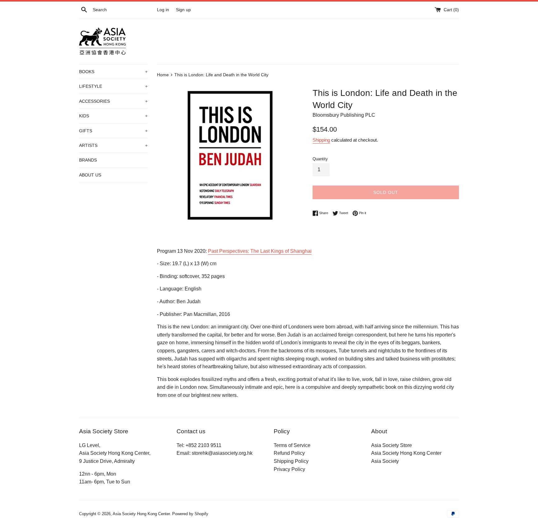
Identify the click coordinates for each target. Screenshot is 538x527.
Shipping (321, 140)
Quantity (320, 159)
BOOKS (113, 71)
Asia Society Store (391, 445)
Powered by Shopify (190, 513)
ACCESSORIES (113, 101)
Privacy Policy (289, 469)
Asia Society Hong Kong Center (406, 453)
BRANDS (88, 160)
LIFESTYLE (113, 86)
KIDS (113, 115)
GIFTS (113, 130)
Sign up (183, 9)
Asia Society (385, 461)
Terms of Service (292, 445)
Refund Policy (289, 453)
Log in (163, 9)
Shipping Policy (291, 461)
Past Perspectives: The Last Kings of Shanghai (260, 251)
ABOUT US (90, 174)
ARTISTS (113, 145)
